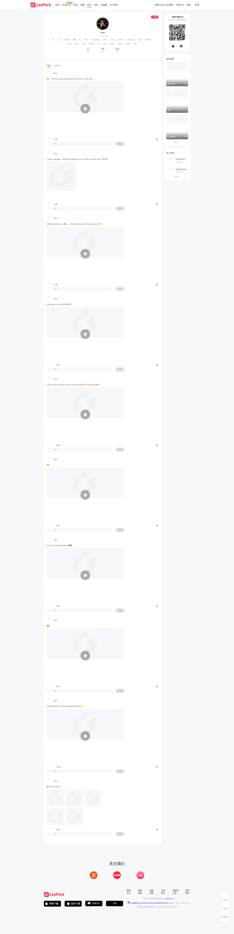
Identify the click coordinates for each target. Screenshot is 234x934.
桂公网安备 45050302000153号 (141, 903)
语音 (75, 5)
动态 (96, 5)
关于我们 (114, 5)
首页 (57, 5)
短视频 (104, 5)
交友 (89, 5)
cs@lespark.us (169, 899)
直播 (82, 5)
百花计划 (66, 5)
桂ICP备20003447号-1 (161, 903)
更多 (177, 142)
